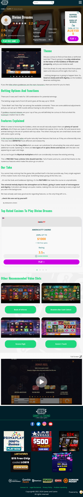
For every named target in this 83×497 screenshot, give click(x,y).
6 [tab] (26, 76)
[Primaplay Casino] (14, 451)
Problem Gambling (60, 487)
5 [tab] (23, 76)
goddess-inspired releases (12, 112)
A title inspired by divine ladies (12, 138)
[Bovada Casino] (69, 451)
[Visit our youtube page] (51, 424)
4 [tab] (20, 76)
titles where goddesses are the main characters (27, 85)
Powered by (73, 492)
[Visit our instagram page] (45, 424)
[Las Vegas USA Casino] (41, 451)
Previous (4, 63)
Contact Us (24, 487)
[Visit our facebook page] (32, 424)
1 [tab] (11, 76)
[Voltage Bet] (62, 471)
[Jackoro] (21, 471)
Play (72, 38)
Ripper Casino (73, 15)
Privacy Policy (47, 487)
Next (38, 63)
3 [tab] (17, 76)
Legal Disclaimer (35, 487)
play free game (9, 41)
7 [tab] (29, 76)
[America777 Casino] (41, 222)
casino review (43, 256)
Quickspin (52, 32)
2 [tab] (14, 76)
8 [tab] (32, 76)
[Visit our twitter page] (38, 424)
